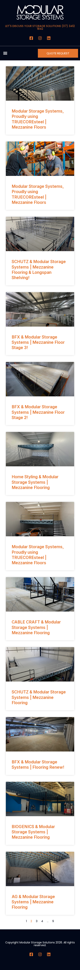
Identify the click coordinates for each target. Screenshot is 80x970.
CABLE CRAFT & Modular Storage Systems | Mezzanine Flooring (36, 627)
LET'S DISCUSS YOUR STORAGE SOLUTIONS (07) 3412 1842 (40, 27)
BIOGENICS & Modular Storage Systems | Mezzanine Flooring (33, 832)
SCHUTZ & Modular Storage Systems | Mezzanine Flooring (39, 697)
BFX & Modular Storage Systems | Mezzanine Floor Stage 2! (38, 412)
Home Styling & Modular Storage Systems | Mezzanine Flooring (35, 482)
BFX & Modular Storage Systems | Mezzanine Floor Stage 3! (38, 342)
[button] (5, 53)
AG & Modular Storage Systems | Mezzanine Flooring (33, 902)
